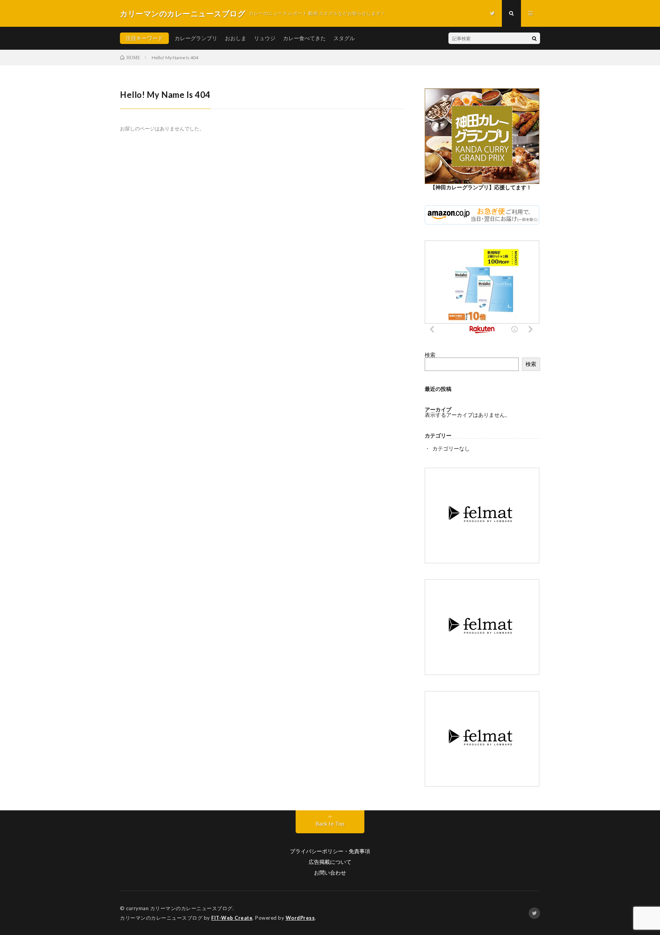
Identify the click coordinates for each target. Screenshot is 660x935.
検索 (430, 354)
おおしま (235, 38)
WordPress (300, 918)
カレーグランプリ (196, 38)
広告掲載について (330, 862)
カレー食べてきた (304, 38)
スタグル (344, 38)
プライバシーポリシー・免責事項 (330, 851)
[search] (534, 38)
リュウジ (264, 38)
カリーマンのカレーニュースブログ (191, 908)
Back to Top (330, 823)
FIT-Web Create (231, 918)
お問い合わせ (330, 873)
